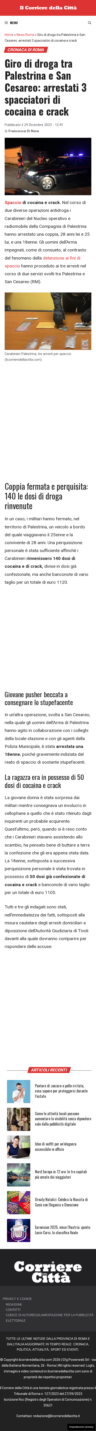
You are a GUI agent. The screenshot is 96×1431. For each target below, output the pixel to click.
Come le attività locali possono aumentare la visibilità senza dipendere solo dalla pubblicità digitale (63, 1119)
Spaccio (13, 202)
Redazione (14, 1304)
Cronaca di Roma (26, 49)
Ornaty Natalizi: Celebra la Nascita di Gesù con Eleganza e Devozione (61, 1202)
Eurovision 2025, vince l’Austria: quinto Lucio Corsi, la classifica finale (62, 1229)
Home (9, 35)
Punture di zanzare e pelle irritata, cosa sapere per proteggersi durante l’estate (61, 1091)
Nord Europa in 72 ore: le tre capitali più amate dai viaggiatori (61, 1174)
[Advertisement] (48, 417)
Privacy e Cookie (17, 1299)
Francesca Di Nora (23, 131)
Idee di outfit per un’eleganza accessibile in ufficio (55, 1146)
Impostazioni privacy (81, 1426)
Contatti (13, 1310)
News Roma (25, 35)
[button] (90, 22)
